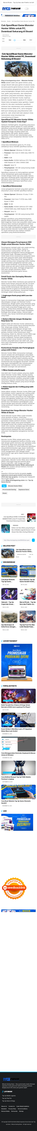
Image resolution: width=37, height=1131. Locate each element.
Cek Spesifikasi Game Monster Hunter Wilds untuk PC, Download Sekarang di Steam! (23, 550)
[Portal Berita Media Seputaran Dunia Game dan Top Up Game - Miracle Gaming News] (11, 10)
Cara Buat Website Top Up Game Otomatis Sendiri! (8, 581)
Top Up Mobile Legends (9, 1095)
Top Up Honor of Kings (8, 1101)
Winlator (6, 748)
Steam (8, 21)
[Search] (32, 8)
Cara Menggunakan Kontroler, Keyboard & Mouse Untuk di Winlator (18, 754)
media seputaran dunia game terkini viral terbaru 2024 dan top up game (16, 475)
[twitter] (5, 499)
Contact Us (12, 1106)
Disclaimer (4, 1108)
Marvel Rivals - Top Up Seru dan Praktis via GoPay (28, 603)
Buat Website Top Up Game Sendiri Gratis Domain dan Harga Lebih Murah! (27, 581)
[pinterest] (11, 499)
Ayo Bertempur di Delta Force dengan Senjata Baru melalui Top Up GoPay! (8, 626)
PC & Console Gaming (9, 489)
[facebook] (2, 499)
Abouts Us (4, 1106)
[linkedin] (14, 499)
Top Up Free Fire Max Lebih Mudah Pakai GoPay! (27, 626)
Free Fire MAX (8, 724)
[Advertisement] (18, 852)
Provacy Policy (12, 1108)
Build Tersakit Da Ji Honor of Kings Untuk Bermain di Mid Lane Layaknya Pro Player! (15, 706)
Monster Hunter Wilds (15, 486)
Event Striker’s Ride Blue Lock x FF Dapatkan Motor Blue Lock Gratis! (16, 730)
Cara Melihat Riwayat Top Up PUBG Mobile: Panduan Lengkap (16, 778)
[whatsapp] (8, 499)
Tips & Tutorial (8, 796)
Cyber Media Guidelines (22, 1106)
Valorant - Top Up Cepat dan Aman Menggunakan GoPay (9, 603)
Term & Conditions (22, 1108)
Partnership (14, 1111)
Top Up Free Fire (7, 1098)
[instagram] (2, 1116)
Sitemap (21, 1111)
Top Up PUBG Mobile (9, 772)
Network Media (5, 1111)
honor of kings (8, 700)
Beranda (3, 21)
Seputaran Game (24, 489)
